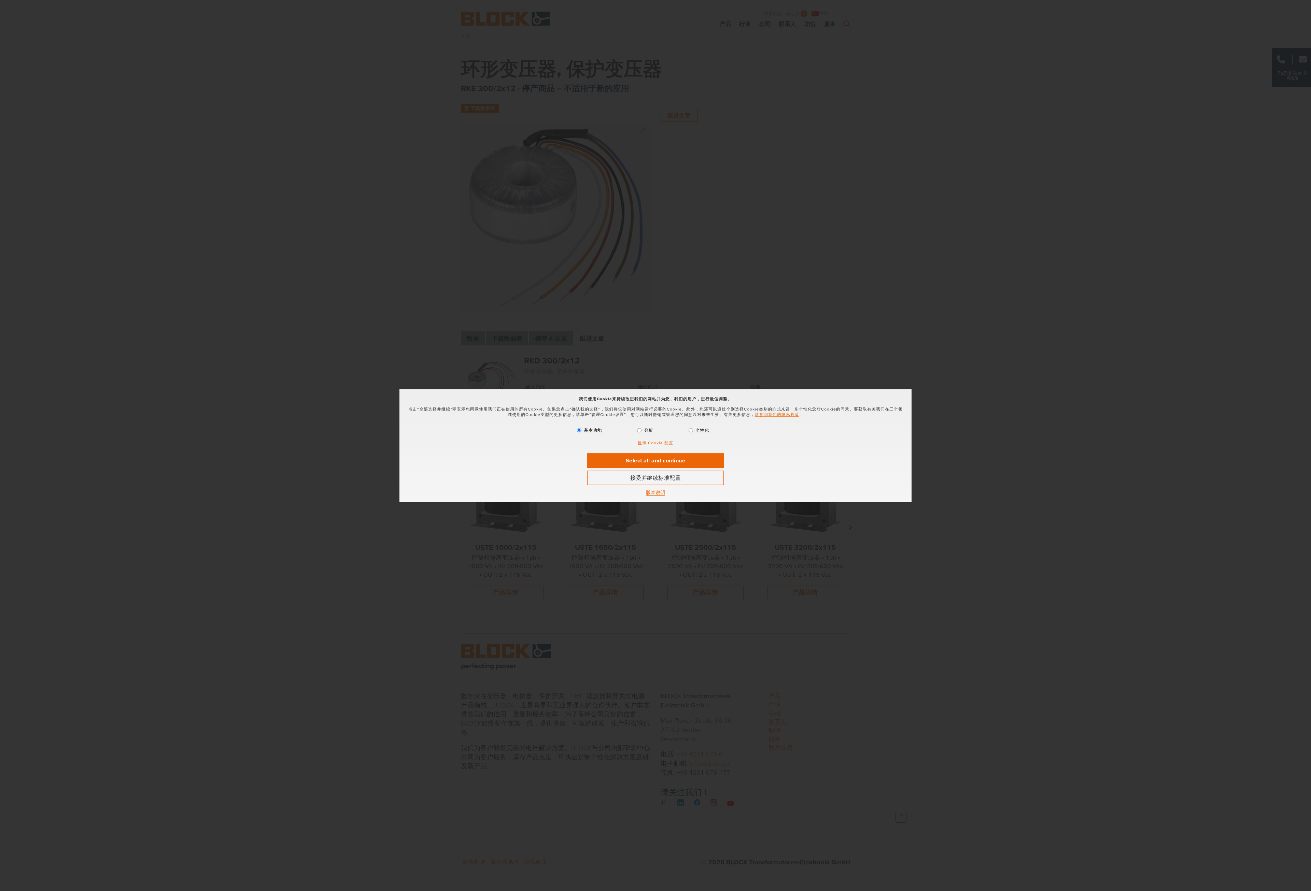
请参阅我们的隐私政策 (777, 415)
